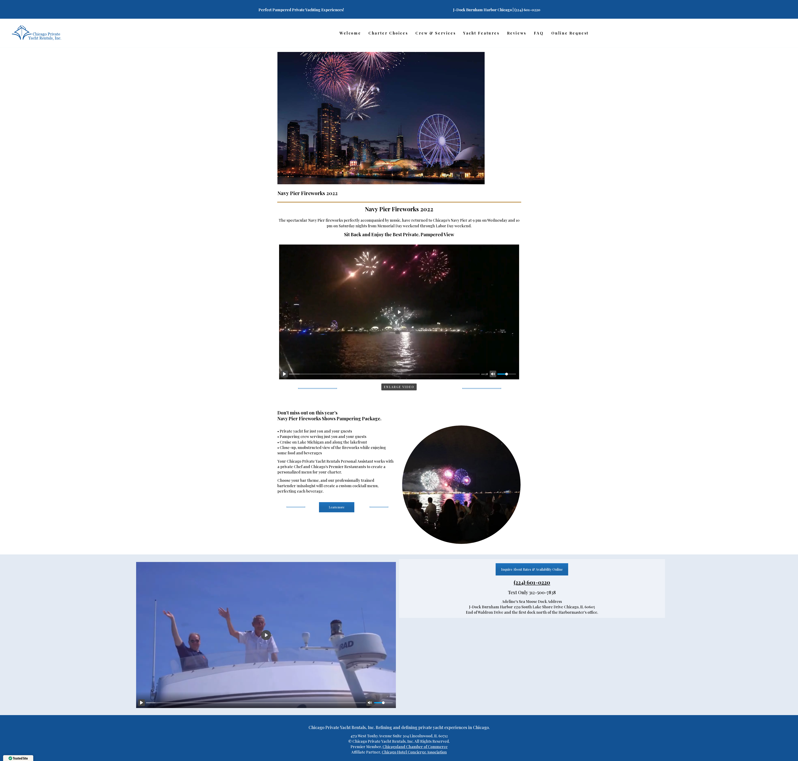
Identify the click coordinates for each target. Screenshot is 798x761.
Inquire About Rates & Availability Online (532, 569)
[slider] (384, 374)
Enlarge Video (399, 387)
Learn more (337, 507)
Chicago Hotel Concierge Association (414, 752)
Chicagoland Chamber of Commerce (415, 746)
